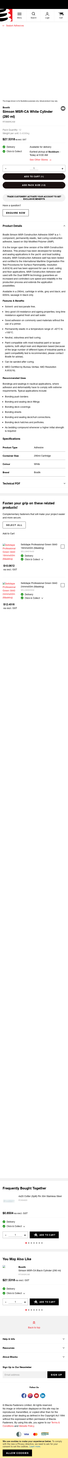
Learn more (34, 1446)
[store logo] (6, 15)
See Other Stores (39, 159)
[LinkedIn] (43, 1396)
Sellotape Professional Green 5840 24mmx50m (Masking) (39, 585)
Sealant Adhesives (15, 25)
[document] (34, 1448)
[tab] (34, 226)
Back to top (34, 1327)
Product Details (12, 225)
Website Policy (26, 1426)
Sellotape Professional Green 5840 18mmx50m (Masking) (39, 546)
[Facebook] (24, 1396)
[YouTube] (37, 1396)
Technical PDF (11, 483)
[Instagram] (31, 1396)
